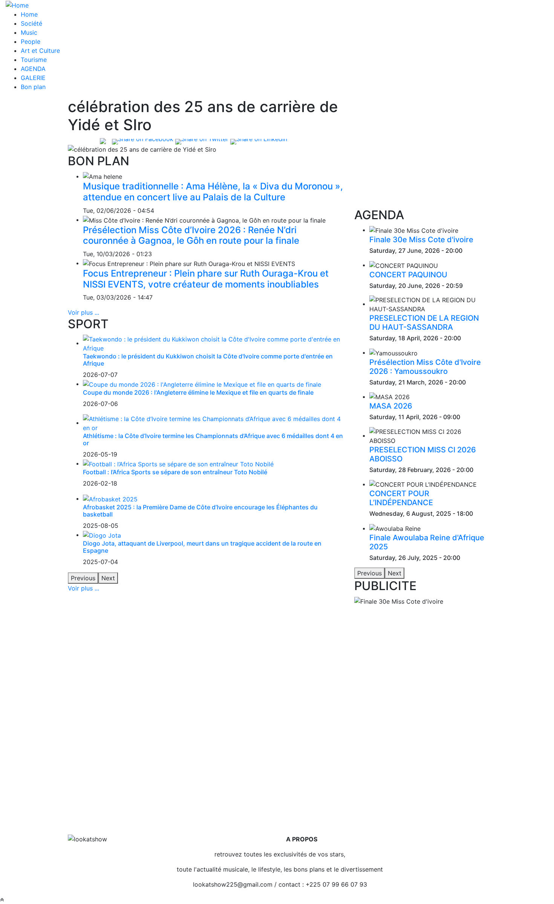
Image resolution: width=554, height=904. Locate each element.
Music (29, 32)
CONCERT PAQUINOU (408, 274)
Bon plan (33, 87)
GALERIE (33, 77)
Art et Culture (40, 50)
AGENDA (33, 68)
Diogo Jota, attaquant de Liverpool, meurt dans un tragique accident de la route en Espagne (202, 547)
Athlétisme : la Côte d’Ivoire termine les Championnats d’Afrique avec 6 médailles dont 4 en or (213, 439)
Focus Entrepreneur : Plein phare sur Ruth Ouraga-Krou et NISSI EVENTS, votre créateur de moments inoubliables (206, 279)
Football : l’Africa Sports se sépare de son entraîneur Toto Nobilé (175, 472)
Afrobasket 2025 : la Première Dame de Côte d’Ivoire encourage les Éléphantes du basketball (200, 510)
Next (108, 578)
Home (29, 14)
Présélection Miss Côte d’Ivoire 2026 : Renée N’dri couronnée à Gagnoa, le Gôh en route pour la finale (191, 235)
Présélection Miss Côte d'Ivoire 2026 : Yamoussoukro (425, 367)
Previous (83, 578)
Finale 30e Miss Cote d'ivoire (421, 239)
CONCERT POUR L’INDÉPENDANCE (401, 498)
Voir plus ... (83, 312)
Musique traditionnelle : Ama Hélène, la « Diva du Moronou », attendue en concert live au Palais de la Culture (213, 192)
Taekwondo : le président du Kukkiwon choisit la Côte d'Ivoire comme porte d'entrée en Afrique (208, 359)
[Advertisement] (420, 153)
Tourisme (34, 59)
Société (31, 23)
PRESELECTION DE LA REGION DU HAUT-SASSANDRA (424, 323)
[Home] (17, 4)
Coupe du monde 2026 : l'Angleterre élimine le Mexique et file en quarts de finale (198, 392)
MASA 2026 (390, 405)
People (30, 41)
